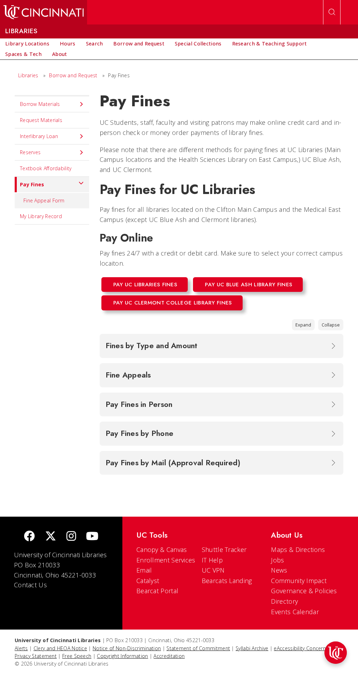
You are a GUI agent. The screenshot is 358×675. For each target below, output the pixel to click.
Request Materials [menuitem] (41, 120)
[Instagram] (71, 537)
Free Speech (76, 656)
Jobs (277, 560)
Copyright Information (122, 656)
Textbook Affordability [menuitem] (46, 168)
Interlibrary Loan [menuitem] (39, 136)
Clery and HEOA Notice (60, 648)
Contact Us (30, 585)
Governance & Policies (304, 591)
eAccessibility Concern (300, 648)
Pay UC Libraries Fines (145, 284)
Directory (284, 601)
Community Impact (299, 580)
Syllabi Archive (252, 648)
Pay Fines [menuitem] (32, 184)
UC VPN (213, 570)
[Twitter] (50, 537)
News (279, 570)
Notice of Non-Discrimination (127, 648)
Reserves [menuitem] (30, 152)
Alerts (21, 648)
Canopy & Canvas (161, 549)
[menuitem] (27, 43)
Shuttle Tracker (224, 549)
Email (144, 570)
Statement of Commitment (198, 648)
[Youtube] (92, 537)
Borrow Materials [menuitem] (40, 104)
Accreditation (169, 656)
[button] (335, 652)
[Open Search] (332, 12)
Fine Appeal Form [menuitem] (44, 200)
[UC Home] (43, 12)
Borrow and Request (73, 75)
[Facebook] (29, 537)
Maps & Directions (298, 549)
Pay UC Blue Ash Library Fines (248, 284)
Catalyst (147, 580)
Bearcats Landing (227, 580)
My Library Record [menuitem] (41, 216)
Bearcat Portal (157, 591)
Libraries (28, 75)
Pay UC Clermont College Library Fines (172, 303)
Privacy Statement (36, 656)
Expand (303, 325)
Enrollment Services (165, 560)
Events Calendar (295, 612)
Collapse (331, 325)
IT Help (212, 560)
